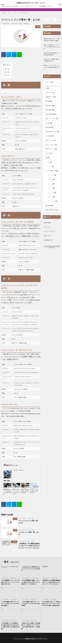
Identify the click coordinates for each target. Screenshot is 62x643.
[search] (59, 19)
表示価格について (48, 240)
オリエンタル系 (52, 201)
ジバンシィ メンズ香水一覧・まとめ (21, 12)
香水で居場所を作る (52, 209)
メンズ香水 (9, 486)
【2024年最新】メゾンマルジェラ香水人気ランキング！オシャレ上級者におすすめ (10, 582)
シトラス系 (50, 179)
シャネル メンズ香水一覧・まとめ (29, 533)
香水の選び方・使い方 (52, 131)
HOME (3, 6)
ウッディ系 (50, 188)
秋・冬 (6, 75)
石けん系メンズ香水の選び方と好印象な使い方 (34, 491)
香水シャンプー (50, 140)
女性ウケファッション (31, 6)
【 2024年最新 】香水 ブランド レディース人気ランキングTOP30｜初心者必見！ (10, 603)
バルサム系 (50, 196)
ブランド (49, 153)
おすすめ (15, 541)
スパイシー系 (51, 192)
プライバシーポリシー (50, 231)
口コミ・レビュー (51, 144)
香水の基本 (49, 127)
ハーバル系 (50, 183)
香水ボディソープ (51, 149)
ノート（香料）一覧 (51, 170)
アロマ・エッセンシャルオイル (51, 87)
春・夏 (6, 69)
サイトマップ (47, 227)
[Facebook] (3, 54)
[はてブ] (14, 54)
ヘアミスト (49, 82)
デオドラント (50, 92)
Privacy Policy (51, 246)
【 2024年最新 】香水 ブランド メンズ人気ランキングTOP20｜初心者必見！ (30, 603)
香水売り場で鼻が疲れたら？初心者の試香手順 (25, 491)
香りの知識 (49, 205)
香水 (9, 12)
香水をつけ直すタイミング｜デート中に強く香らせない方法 (16, 492)
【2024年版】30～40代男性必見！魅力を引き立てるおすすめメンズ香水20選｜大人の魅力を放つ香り (10, 625)
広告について (47, 235)
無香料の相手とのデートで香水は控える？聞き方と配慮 (7, 492)
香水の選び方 (50, 109)
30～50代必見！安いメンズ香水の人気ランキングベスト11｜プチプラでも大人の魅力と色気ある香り (51, 603)
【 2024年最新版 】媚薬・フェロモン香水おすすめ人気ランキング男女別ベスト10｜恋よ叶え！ (30, 582)
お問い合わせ (47, 222)
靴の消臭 (48, 101)
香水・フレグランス (51, 118)
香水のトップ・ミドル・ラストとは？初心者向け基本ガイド (51, 67)
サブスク (50, 166)
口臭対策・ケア (50, 96)
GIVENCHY (26, 23)
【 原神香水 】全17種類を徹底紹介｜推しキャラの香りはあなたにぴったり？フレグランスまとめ (29, 546)
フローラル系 (51, 175)
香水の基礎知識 (50, 114)
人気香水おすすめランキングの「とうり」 (31, 3)
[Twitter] (8, 54)
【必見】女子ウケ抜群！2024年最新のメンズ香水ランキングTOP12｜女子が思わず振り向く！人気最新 (30, 625)
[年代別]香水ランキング (45, 6)
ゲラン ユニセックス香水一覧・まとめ (29, 522)
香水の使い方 (50, 105)
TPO (49, 162)
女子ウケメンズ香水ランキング (15, 6)
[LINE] (19, 54)
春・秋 (6, 72)
